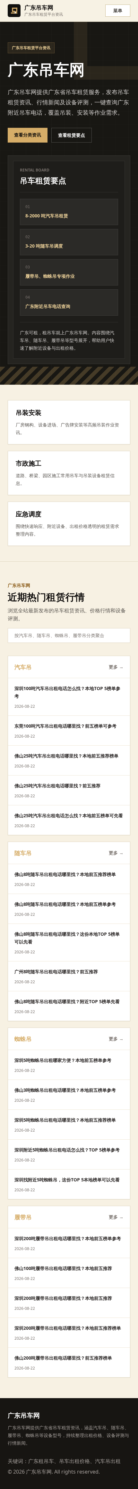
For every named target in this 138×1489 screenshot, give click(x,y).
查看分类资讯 (27, 135)
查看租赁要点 (71, 135)
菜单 (117, 10)
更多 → (116, 667)
